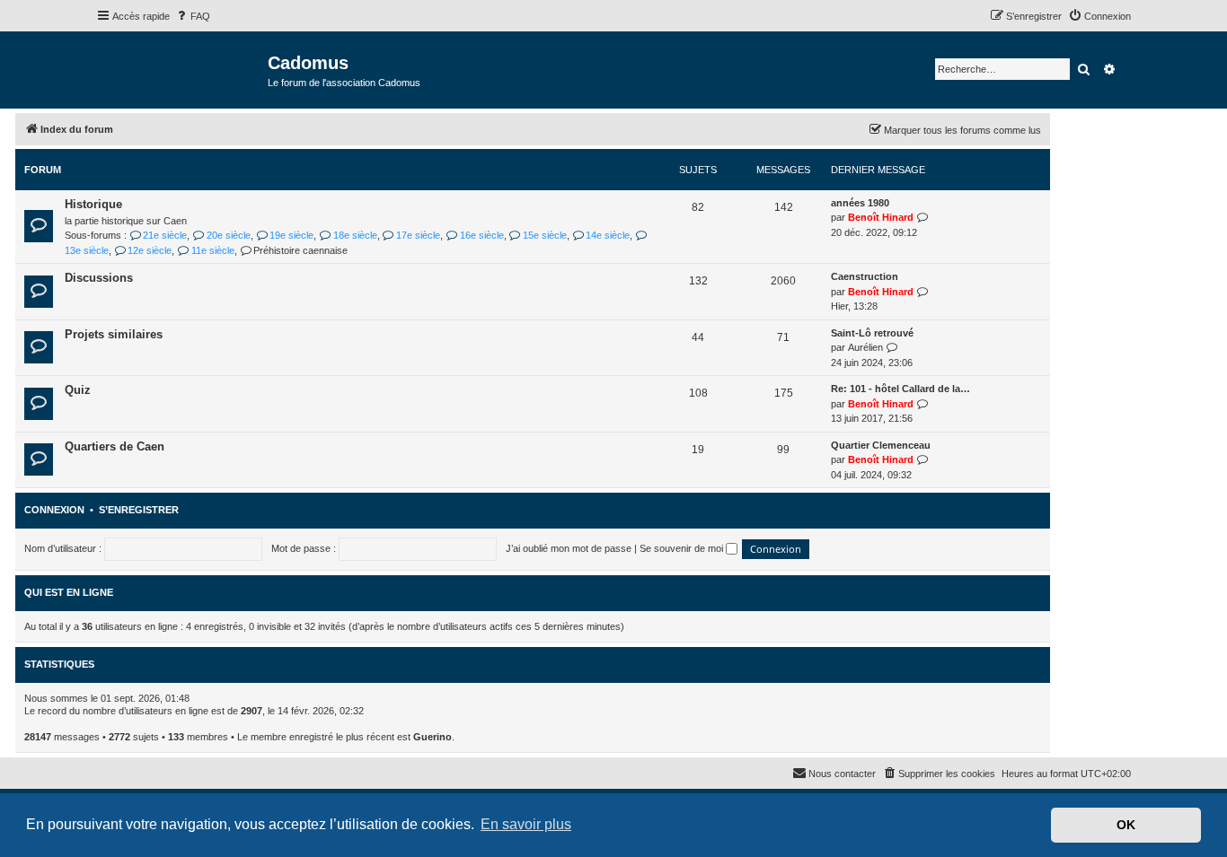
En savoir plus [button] (526, 824)
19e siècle (291, 235)
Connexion (54, 509)
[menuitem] (192, 16)
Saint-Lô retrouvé (872, 333)
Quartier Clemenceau (881, 445)
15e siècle (545, 235)
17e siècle (418, 235)
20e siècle (228, 235)
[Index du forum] (182, 68)
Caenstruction (864, 276)
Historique (93, 204)
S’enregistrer (139, 509)
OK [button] (1126, 825)
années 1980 (860, 202)
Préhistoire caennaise (300, 250)
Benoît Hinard (881, 217)
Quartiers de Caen (114, 446)
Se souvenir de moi (683, 548)
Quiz (78, 390)
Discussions (99, 277)
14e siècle (608, 235)
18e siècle (354, 235)
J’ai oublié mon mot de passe (568, 548)
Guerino (432, 736)
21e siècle (165, 235)
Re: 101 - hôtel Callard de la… (900, 388)
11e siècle (212, 250)
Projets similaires (114, 334)
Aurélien (865, 347)
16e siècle (481, 235)
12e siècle (150, 250)
